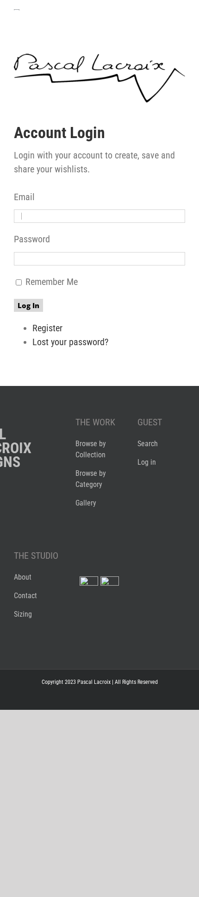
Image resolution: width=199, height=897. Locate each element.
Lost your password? (70, 341)
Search (147, 443)
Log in (146, 462)
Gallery (85, 503)
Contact (25, 595)
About (22, 577)
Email (24, 196)
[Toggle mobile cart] (148, 14)
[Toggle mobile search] (164, 14)
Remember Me (51, 281)
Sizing (23, 614)
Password (32, 239)
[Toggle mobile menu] (181, 14)
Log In (28, 305)
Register (47, 328)
